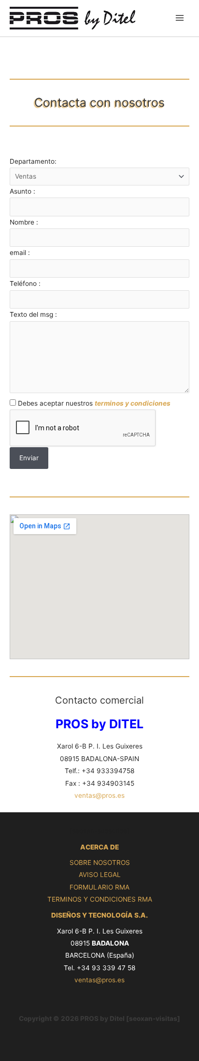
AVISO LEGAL (100, 874)
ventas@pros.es (99, 795)
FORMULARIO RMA (99, 887)
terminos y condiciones (133, 403)
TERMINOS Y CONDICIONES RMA (99, 899)
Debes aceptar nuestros (93, 403)
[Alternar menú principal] (180, 18)
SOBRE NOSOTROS (100, 862)
